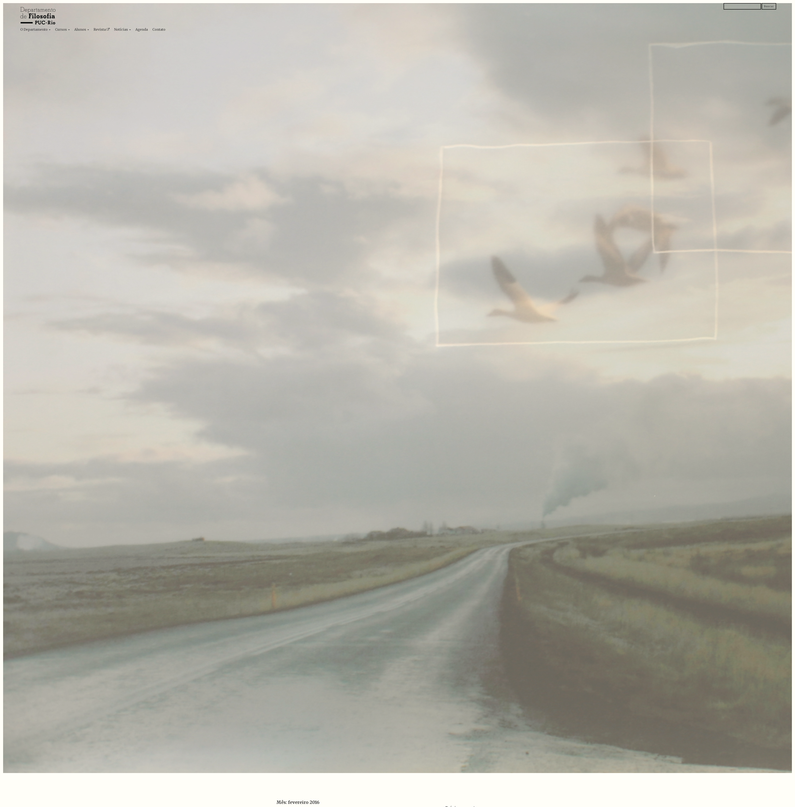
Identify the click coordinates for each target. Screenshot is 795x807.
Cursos (61, 29)
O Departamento (34, 29)
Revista (100, 29)
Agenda (141, 29)
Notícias (121, 29)
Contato (158, 29)
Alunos (80, 29)
